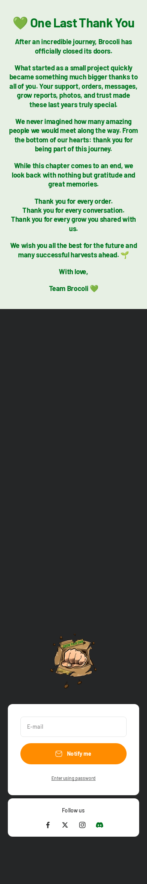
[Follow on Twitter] (65, 825)
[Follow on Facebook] (48, 825)
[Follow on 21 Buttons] (99, 825)
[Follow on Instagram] (82, 825)
